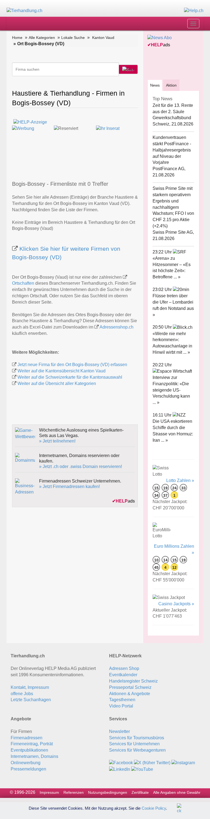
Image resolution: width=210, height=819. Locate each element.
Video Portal (121, 706)
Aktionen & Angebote (129, 693)
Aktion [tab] (171, 85)
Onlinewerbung (25, 762)
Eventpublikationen (29, 750)
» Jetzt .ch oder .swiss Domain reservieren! (80, 466)
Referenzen (73, 792)
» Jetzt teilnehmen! (57, 441)
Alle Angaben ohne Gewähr (176, 792)
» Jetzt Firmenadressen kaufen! (69, 486)
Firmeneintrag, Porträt (32, 743)
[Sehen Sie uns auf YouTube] (142, 769)
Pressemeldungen (28, 769)
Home (17, 37)
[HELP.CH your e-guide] (193, 10)
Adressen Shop (124, 668)
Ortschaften (23, 283)
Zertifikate (140, 792)
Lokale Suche (73, 37)
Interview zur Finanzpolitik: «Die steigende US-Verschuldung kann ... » (171, 390)
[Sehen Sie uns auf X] (152, 762)
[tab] (154, 85)
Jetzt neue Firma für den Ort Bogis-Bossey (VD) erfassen (72, 364)
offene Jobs (22, 693)
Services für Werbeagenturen (137, 750)
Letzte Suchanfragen (31, 699)
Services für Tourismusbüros (136, 737)
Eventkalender (123, 674)
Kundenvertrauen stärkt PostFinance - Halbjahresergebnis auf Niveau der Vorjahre (172, 150)
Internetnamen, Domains (34, 756)
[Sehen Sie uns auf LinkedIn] (119, 769)
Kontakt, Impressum (30, 687)
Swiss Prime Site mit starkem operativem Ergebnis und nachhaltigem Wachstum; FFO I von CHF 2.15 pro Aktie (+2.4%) (173, 207)
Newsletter (119, 731)
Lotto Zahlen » (180, 480)
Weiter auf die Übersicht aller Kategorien (57, 383)
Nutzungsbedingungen (107, 792)
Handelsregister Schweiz (133, 681)
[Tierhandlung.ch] (24, 10)
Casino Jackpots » (176, 603)
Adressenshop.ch (116, 327)
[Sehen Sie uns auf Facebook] (121, 762)
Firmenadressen (26, 737)
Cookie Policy (154, 808)
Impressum (49, 792)
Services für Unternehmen (134, 743)
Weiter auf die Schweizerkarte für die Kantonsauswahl (70, 377)
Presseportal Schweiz (130, 687)
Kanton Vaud (103, 37)
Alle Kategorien (42, 37)
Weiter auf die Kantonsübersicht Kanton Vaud (62, 371)
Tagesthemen (122, 699)
